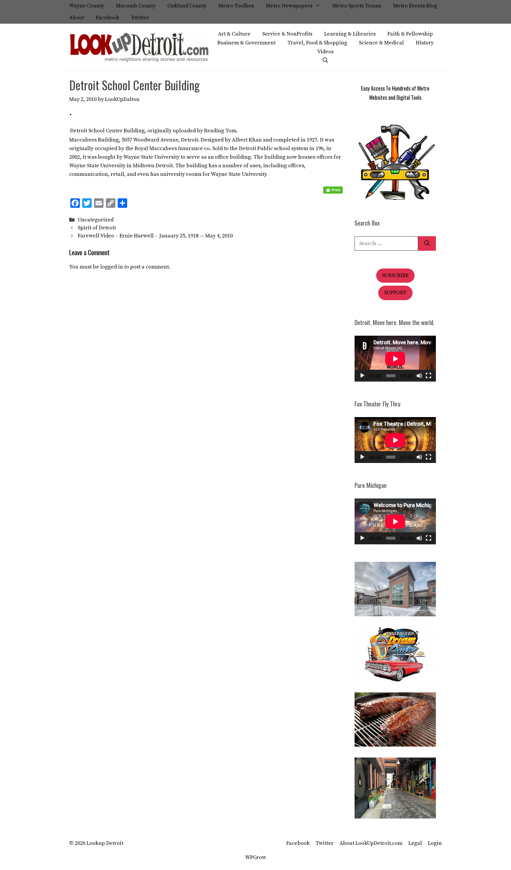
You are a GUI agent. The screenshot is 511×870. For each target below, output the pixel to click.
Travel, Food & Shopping (317, 42)
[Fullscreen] (428, 376)
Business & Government (246, 42)
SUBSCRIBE (395, 275)
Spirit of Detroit (97, 227)
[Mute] (419, 376)
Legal (415, 843)
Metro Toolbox (236, 5)
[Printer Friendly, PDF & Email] (333, 190)
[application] (395, 359)
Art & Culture (234, 33)
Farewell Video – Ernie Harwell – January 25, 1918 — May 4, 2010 (155, 235)
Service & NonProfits (287, 33)
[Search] (427, 243)
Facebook (107, 17)
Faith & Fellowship (410, 33)
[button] (325, 60)
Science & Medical (381, 42)
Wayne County (86, 5)
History (425, 42)
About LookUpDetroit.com (370, 843)
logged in (111, 266)
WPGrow (255, 857)
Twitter (140, 17)
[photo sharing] (70, 113)
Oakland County (186, 5)
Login (435, 843)
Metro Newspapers (289, 5)
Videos (325, 51)
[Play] (362, 376)
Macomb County (136, 5)
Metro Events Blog (415, 5)
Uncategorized (96, 219)
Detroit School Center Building (107, 130)
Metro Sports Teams (356, 5)
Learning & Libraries (350, 33)
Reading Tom (220, 130)
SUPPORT (395, 292)
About (76, 17)
